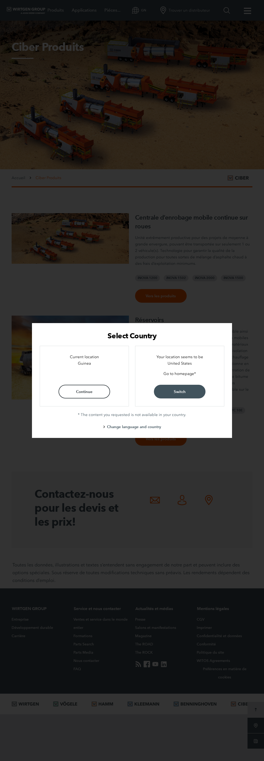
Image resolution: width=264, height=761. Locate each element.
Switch (180, 391)
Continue (84, 391)
